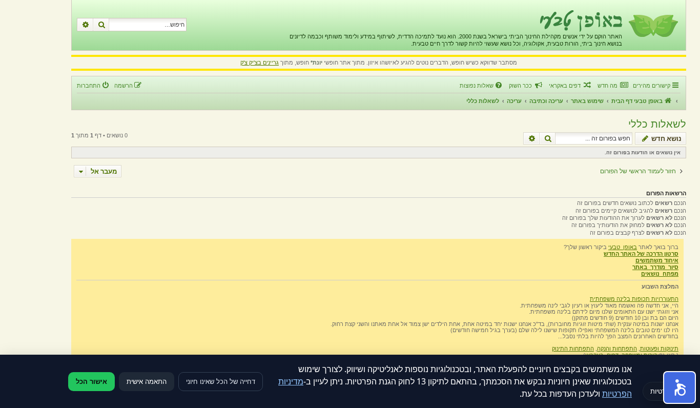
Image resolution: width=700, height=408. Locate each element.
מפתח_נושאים (659, 274)
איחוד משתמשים (656, 260)
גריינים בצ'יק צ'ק (259, 62)
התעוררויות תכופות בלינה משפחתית (634, 299)
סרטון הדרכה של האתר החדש (641, 254)
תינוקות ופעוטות (659, 348)
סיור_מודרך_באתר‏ (655, 267)
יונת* (316, 62)
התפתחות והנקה (617, 348)
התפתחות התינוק (573, 348)
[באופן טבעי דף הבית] (652, 25)
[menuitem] (612, 85)
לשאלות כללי (657, 124)
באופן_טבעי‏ (622, 247)
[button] (679, 387)
